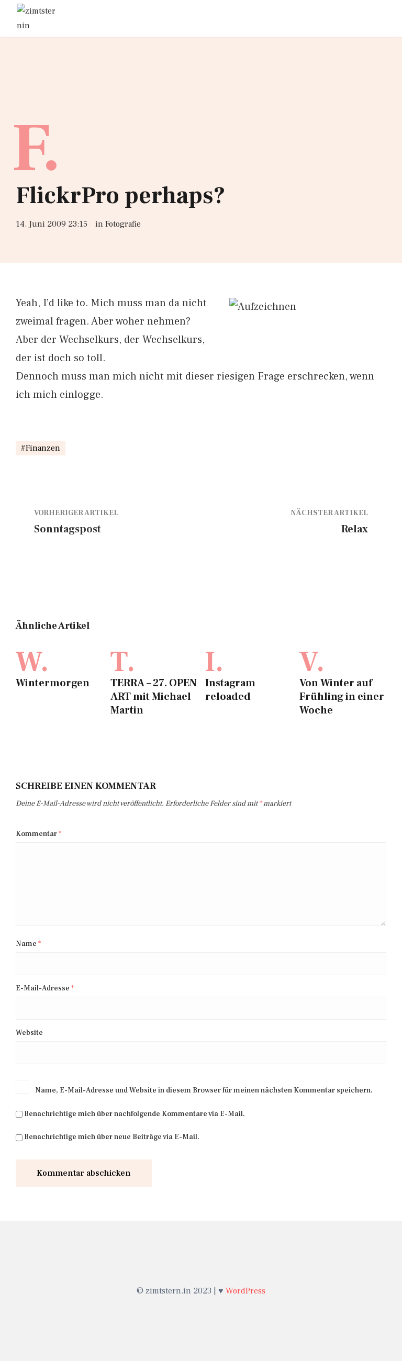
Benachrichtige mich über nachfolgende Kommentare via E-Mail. (134, 1114)
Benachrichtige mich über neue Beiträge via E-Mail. (111, 1137)
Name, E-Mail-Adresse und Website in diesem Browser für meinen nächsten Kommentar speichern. (204, 1090)
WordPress (245, 1291)
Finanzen (43, 448)
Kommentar (38, 834)
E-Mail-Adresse (45, 988)
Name (28, 944)
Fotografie (123, 224)
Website (29, 1033)
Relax (354, 529)
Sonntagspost (67, 529)
